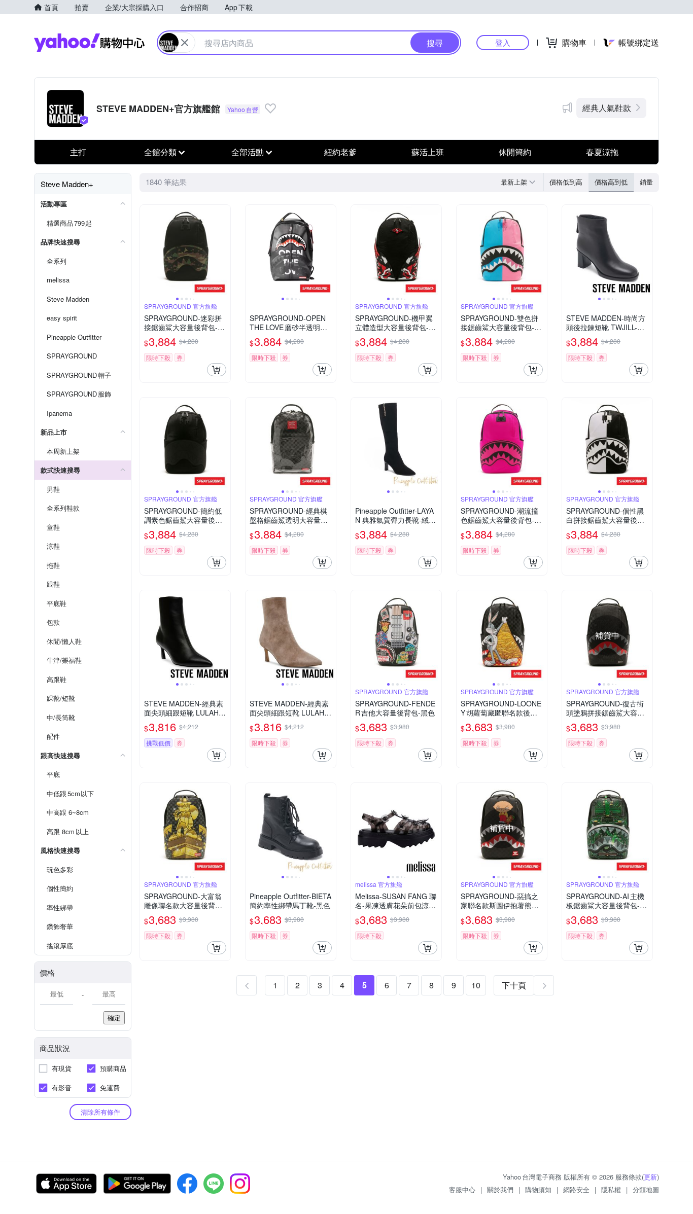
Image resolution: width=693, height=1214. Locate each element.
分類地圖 (646, 1189)
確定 (114, 1017)
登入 (502, 42)
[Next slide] (223, 250)
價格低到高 (565, 182)
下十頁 (514, 985)
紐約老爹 (340, 152)
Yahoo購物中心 (89, 42)
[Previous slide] (146, 250)
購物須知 (538, 1189)
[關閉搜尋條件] (185, 43)
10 (475, 985)
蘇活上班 (427, 152)
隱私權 (611, 1189)
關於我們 (500, 1189)
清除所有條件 (100, 1112)
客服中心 (462, 1189)
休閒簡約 (515, 152)
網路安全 (576, 1189)
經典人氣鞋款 (606, 108)
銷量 (646, 182)
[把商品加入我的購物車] (216, 369)
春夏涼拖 (602, 152)
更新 (650, 1177)
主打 (78, 152)
